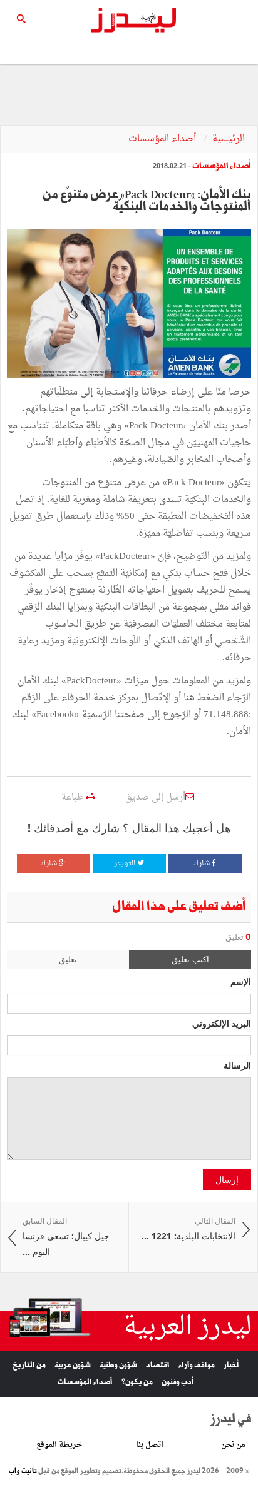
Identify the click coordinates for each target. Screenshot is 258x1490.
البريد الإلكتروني (221, 1023)
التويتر (125, 863)
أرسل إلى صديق (155, 797)
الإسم (240, 981)
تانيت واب (23, 1471)
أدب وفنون (178, 1382)
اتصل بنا (149, 1445)
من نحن (233, 1445)
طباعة (73, 797)
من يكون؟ (137, 1382)
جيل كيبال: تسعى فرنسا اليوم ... (66, 1237)
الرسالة (237, 1065)
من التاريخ (29, 1365)
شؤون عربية (72, 1365)
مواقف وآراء (196, 1365)
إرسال (227, 1179)
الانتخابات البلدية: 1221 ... (188, 1229)
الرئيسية (228, 139)
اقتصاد (158, 1365)
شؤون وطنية (118, 1365)
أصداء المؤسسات (163, 139)
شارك (203, 863)
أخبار (231, 1365)
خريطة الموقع (59, 1445)
